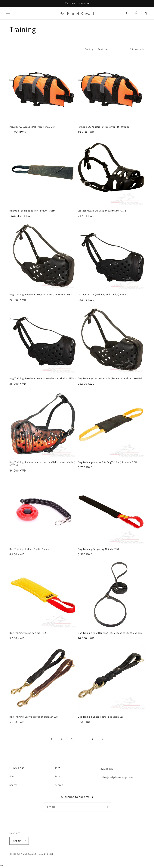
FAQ (11, 776)
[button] (8, 13)
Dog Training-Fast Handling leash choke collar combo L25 (110, 633)
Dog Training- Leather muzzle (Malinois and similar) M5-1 (40, 294)
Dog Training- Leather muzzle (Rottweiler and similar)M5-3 (110, 378)
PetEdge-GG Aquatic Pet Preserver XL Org (32, 126)
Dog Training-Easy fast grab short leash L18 (33, 716)
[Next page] (102, 739)
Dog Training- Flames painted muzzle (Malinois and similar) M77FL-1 (42, 464)
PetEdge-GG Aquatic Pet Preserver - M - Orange (103, 126)
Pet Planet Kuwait (26, 854)
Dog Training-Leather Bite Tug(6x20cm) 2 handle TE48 (107, 462)
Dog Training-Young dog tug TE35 (28, 633)
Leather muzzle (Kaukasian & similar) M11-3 (102, 210)
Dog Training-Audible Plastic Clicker (29, 549)
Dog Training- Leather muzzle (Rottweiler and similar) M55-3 (42, 378)
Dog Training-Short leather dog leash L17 (100, 716)
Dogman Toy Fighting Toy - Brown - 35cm (32, 210)
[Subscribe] (106, 807)
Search (13, 785)
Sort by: (89, 49)
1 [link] (51, 739)
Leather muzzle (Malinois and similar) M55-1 (102, 294)
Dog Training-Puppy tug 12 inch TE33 (98, 549)
